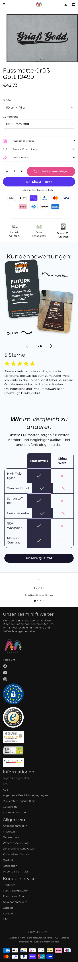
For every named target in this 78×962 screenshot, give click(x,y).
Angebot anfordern (15, 825)
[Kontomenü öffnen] (66, 4)
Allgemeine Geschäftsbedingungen (25, 795)
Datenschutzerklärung (39, 937)
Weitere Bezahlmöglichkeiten (39, 190)
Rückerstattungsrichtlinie (19, 801)
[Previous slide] (30, 346)
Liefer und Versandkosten (19, 848)
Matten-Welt (42, 932)
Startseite (9, 885)
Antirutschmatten (14, 812)
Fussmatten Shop (14, 896)
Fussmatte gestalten (16, 890)
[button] (34, 600)
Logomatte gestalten (16, 778)
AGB (6, 789)
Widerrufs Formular (15, 871)
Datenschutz (11, 837)
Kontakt (8, 913)
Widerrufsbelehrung (16, 843)
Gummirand (10, 116)
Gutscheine (10, 806)
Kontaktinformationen (46, 941)
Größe (7, 100)
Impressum (10, 831)
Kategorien (10, 865)
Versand (65, 937)
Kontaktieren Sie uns (16, 854)
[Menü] (4, 4)
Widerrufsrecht (17, 937)
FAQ (6, 783)
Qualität (8, 860)
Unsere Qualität (39, 558)
